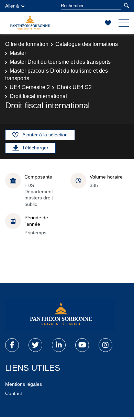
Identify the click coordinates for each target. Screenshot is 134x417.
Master (18, 53)
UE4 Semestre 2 (30, 87)
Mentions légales (23, 384)
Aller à (12, 6)
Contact (13, 393)
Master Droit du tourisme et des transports (60, 62)
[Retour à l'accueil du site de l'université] (60, 314)
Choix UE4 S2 (74, 87)
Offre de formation (26, 44)
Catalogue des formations (86, 44)
